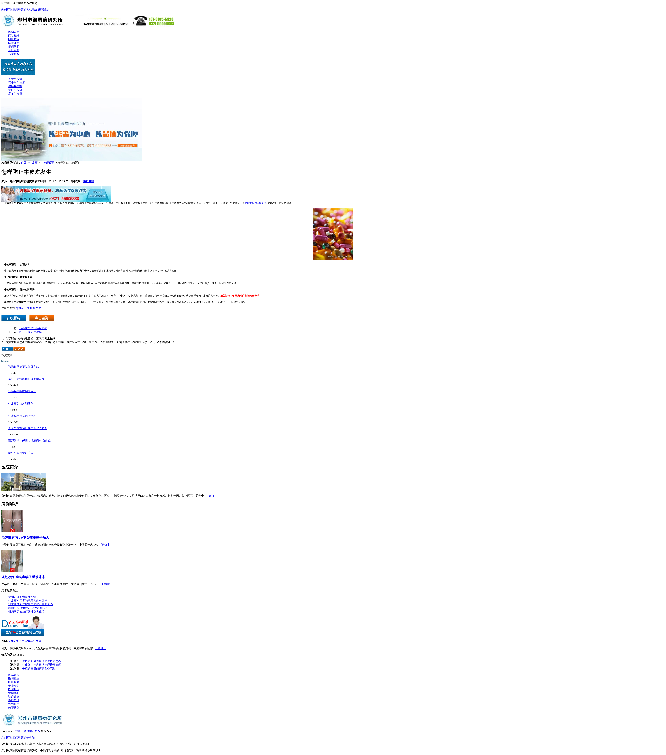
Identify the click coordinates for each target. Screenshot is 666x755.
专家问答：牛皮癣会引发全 (24, 641)
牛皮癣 (33, 162)
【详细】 (211, 495)
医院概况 (13, 35)
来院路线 (43, 9)
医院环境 (13, 689)
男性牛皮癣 (15, 86)
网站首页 (13, 32)
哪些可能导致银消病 (20, 452)
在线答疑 (88, 181)
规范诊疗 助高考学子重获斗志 (23, 577)
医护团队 (13, 42)
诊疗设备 (13, 50)
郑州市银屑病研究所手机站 (18, 737)
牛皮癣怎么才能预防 (20, 403)
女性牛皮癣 (15, 89)
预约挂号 (13, 703)
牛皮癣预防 (47, 162)
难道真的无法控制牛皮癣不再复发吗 (30, 604)
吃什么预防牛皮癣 (30, 332)
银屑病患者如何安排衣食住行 (26, 611)
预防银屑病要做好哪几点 (23, 366)
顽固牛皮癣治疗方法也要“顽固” (27, 607)
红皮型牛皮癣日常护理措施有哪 (41, 664)
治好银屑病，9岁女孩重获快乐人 (25, 537)
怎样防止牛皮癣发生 (28, 308)
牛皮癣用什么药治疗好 (22, 415)
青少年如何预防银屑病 (33, 328)
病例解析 (13, 46)
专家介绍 (13, 685)
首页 (23, 162)
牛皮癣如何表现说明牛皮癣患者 (41, 661)
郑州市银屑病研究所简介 (23, 596)
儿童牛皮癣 (15, 79)
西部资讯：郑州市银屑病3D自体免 (29, 440)
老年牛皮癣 (15, 93)
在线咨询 (13, 700)
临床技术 (13, 39)
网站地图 (31, 9)
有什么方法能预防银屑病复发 (26, 379)
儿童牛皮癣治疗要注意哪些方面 (27, 428)
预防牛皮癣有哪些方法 (22, 391)
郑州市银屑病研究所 (13, 9)
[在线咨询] (56, 200)
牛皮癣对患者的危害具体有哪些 (27, 600)
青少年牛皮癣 (16, 82)
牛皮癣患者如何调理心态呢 (39, 668)
